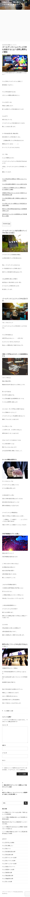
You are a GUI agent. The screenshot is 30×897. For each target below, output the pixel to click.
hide (9, 223)
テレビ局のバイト (6, 848)
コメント (5, 725)
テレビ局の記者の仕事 (7, 854)
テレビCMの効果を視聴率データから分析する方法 (14, 184)
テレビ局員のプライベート (8, 866)
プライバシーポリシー (7, 891)
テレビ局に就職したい (7, 845)
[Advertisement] (15, 25)
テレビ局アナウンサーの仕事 (9, 857)
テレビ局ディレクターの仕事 (9, 863)
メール (4, 752)
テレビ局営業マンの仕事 (8, 710)
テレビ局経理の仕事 (7, 872)
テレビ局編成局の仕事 (7, 878)
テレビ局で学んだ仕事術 (8, 842)
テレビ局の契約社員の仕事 (8, 851)
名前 (4, 745)
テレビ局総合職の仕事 (7, 875)
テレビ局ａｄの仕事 (7, 881)
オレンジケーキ (13, 44)
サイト (3, 760)
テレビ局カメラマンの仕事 (8, 860)
